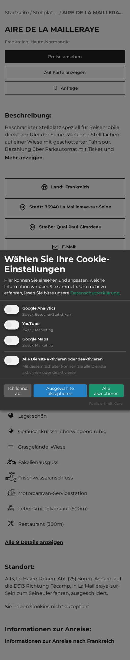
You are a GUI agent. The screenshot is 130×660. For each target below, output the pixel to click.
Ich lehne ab (17, 391)
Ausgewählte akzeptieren (60, 391)
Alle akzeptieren (106, 391)
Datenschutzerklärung (95, 293)
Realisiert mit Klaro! (106, 403)
